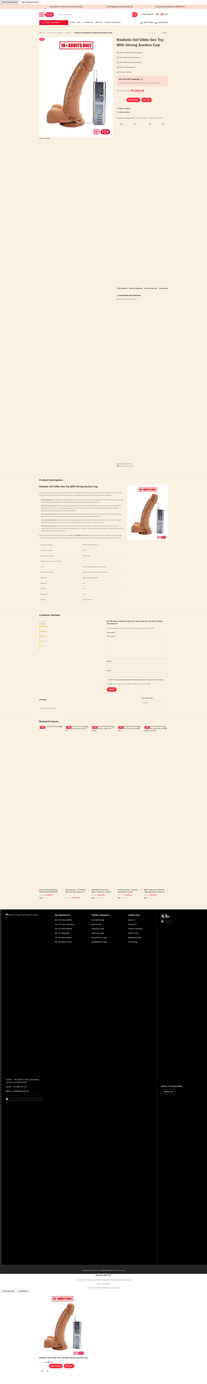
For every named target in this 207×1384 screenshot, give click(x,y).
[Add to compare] (42, 1371)
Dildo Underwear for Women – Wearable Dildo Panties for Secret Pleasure (154, 892)
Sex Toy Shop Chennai (63, 920)
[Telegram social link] (168, 108)
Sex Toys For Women (55, 33)
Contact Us (132, 924)
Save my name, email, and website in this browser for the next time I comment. (136, 680)
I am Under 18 (23, 1291)
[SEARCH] (135, 14)
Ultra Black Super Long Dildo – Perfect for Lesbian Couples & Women (101, 892)
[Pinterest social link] (163, 108)
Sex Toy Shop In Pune (63, 942)
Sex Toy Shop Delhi (62, 933)
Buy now (146, 100)
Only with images (147, 698)
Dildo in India (96, 924)
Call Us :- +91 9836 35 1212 (16, 1087)
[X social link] (161, 108)
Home (41, 33)
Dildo (69, 33)
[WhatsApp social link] (165, 108)
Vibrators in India (97, 933)
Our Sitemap (132, 942)
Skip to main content (30, 2)
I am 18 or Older (8, 1291)
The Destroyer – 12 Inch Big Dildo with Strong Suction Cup (75, 892)
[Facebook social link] (159, 108)
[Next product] (167, 33)
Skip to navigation (9, 2)
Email (109, 670)
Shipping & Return (134, 937)
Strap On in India (97, 929)
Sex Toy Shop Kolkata (63, 937)
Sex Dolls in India (97, 920)
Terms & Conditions (135, 929)
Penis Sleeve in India (99, 937)
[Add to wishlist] (60, 727)
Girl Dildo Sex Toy (81, 535)
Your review (111, 636)
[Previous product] (162, 33)
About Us (131, 920)
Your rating (111, 632)
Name (109, 661)
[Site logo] (46, 14)
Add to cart (133, 100)
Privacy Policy (133, 933)
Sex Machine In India (99, 942)
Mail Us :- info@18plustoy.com (17, 1091)
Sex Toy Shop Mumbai (63, 929)
